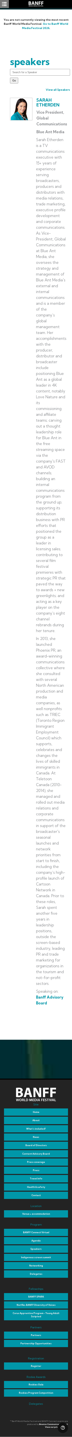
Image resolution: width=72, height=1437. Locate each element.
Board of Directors (36, 1145)
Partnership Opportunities (36, 1343)
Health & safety (36, 1187)
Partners (36, 1335)
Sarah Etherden (47, 102)
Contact (36, 1195)
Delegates (36, 1274)
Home (36, 1112)
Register (36, 1366)
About (36, 1120)
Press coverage (36, 1162)
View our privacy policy (56, 1427)
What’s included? (36, 1128)
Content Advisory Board (36, 1153)
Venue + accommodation (36, 1213)
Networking (36, 1265)
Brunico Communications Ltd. (53, 1424)
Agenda (36, 1240)
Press (36, 1170)
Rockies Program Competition (36, 1392)
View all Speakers (58, 89)
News (36, 1137)
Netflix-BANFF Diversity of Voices (36, 1305)
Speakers (36, 1249)
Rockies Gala (36, 1384)
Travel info (36, 1178)
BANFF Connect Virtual (36, 1232)
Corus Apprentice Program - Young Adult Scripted (36, 1315)
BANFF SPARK (36, 1296)
